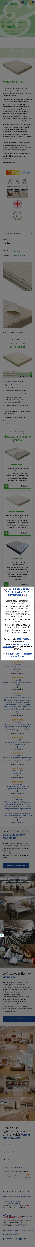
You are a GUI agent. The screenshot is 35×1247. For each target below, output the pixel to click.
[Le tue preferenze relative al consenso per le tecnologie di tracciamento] (2, 935)
